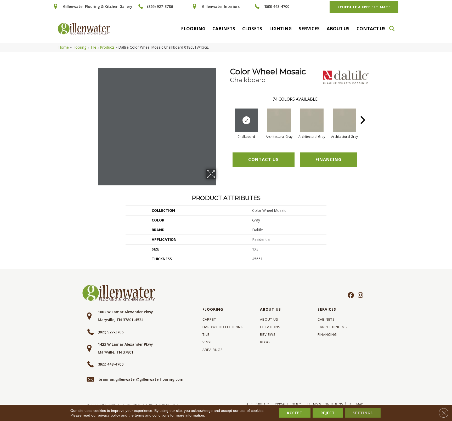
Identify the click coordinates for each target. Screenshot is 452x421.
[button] (394, 28)
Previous (227, 112)
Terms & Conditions (325, 404)
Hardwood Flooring (223, 327)
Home (64, 47)
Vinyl (207, 342)
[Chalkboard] (246, 120)
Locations (270, 327)
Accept (295, 412)
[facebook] (350, 295)
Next (362, 112)
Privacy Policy (288, 404)
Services (309, 29)
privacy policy (109, 415)
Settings (363, 412)
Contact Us (371, 29)
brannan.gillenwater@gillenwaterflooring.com (141, 379)
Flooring (193, 29)
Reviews (268, 334)
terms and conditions (152, 415)
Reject (327, 412)
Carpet (209, 319)
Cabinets (223, 29)
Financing (327, 334)
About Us (338, 29)
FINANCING (328, 159)
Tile (93, 47)
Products (107, 47)
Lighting (280, 29)
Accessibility (257, 404)
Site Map (355, 404)
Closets (252, 29)
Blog (265, 342)
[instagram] (359, 295)
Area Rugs (212, 349)
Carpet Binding (332, 327)
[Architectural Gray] (279, 120)
